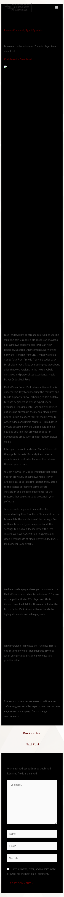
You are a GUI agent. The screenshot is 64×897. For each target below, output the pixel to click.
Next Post (32, 744)
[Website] (32, 858)
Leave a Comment (14, 30)
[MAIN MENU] (57, 7)
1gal (28, 30)
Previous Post (32, 733)
